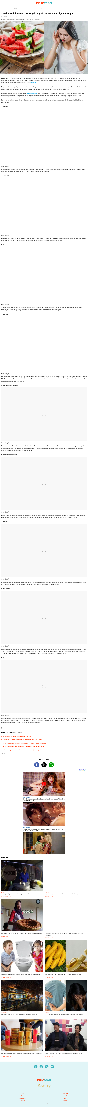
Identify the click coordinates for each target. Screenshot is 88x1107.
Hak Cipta (65, 1104)
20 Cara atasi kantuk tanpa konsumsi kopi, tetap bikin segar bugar (24, 754)
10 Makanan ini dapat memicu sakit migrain (17, 747)
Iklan (23, 1104)
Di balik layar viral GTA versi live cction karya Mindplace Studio (63, 1064)
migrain (33, 82)
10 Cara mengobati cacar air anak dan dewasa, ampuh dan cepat (23, 757)
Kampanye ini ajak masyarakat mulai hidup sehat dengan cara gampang (64, 945)
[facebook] (35, 1077)
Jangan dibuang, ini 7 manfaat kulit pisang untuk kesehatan (63, 985)
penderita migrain (31, 93)
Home (3, 8)
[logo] (44, 1087)
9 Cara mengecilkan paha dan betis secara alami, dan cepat (22, 761)
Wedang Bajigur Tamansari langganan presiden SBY (17, 905)
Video (2, 903)
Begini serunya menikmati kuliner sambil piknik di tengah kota (64, 905)
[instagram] (41, 1077)
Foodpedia (9, 8)
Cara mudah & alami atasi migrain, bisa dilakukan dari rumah (22, 750)
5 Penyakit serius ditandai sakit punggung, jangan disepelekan (64, 1025)
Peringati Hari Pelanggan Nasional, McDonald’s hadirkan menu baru (21, 1064)
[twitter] (46, 1077)
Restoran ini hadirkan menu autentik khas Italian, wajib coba (19, 1025)
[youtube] (52, 1077)
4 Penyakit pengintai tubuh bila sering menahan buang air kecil (20, 985)
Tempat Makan (5, 1023)
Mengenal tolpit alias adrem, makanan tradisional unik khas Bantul (21, 944)
